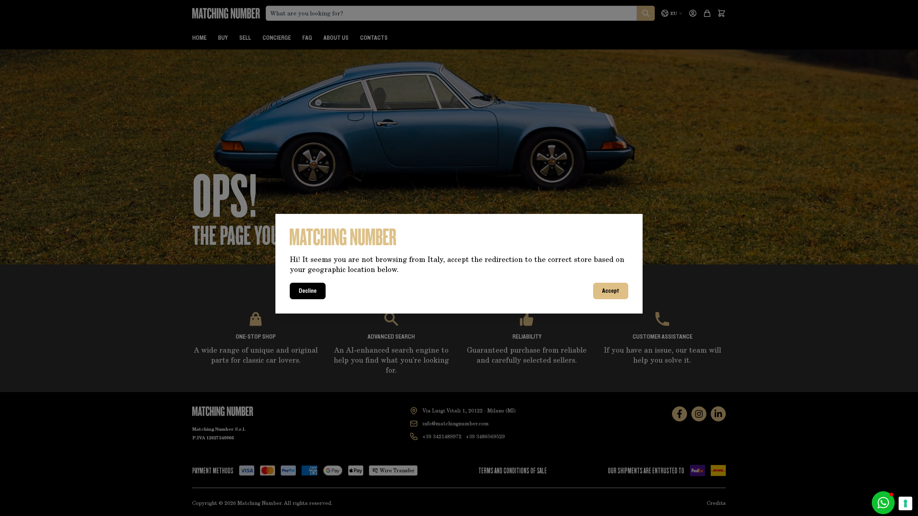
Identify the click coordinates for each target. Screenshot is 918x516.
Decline (308, 291)
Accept (610, 291)
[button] (883, 502)
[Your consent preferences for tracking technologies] (905, 503)
